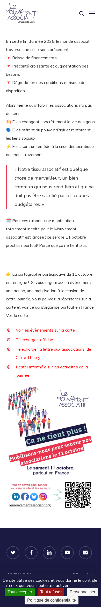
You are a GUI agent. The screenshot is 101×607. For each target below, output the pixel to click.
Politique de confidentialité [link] (51, 600)
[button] (92, 13)
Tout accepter (20, 592)
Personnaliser (82, 592)
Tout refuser (51, 592)
